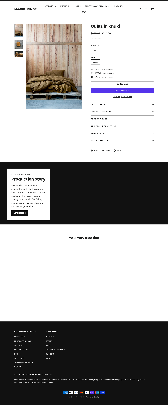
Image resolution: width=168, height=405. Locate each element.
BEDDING (49, 6)
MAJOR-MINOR (25, 9)
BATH (78, 6)
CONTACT (18, 367)
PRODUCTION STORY (23, 341)
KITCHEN (64, 6)
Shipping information (103, 126)
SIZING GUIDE (98, 133)
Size (93, 57)
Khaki (95, 50)
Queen (95, 61)
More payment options (122, 96)
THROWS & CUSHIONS (96, 6)
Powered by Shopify (92, 397)
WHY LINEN (19, 345)
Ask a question (100, 140)
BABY (84, 11)
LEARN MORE (20, 213)
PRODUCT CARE (99, 119)
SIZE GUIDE (19, 358)
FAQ (16, 354)
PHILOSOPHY (19, 337)
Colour (95, 46)
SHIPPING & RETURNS (23, 362)
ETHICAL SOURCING (101, 112)
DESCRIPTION (98, 105)
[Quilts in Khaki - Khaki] (16, 304)
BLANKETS (119, 6)
